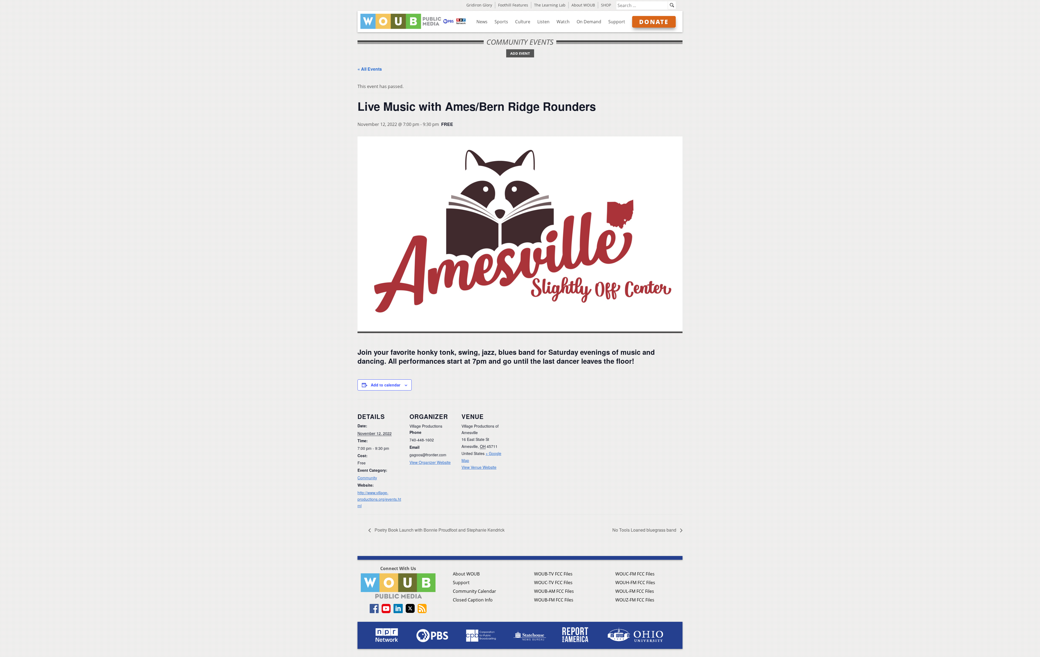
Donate (654, 22)
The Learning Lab (550, 5)
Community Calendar (474, 591)
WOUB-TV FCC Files (553, 574)
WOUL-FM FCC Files (634, 591)
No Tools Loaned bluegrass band (644, 530)
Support (616, 22)
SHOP (606, 5)
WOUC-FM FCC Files (635, 574)
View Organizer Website (430, 462)
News (481, 22)
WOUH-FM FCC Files (635, 583)
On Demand (589, 22)
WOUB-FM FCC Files (553, 600)
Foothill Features (513, 5)
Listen (543, 22)
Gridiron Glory (479, 5)
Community (367, 477)
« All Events (370, 69)
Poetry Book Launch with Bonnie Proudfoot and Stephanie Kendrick (439, 530)
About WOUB (583, 5)
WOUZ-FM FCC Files (634, 600)
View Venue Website (478, 467)
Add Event (520, 53)
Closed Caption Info (473, 600)
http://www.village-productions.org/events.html (379, 499)
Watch (563, 22)
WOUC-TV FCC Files (553, 583)
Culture (522, 22)
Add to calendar (385, 385)
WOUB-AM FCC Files (554, 591)
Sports (501, 22)
